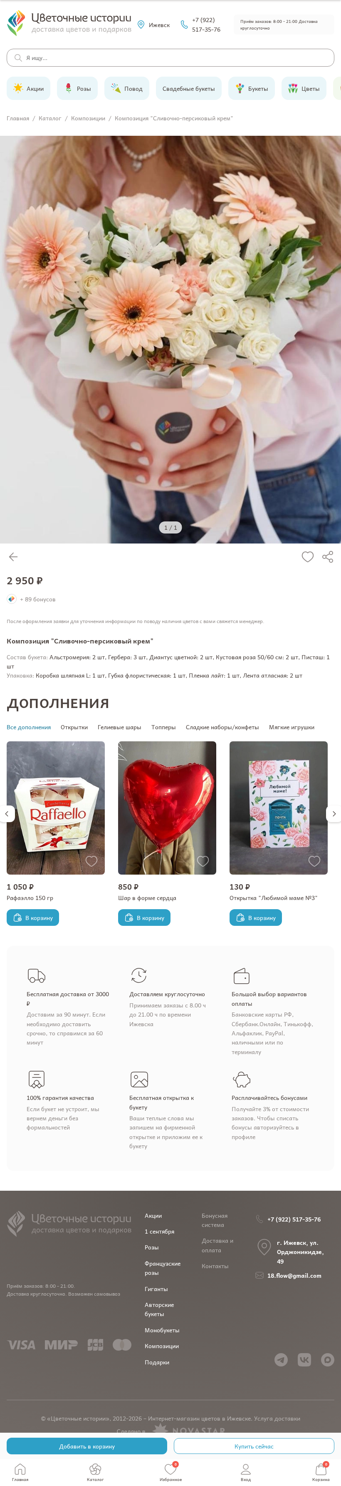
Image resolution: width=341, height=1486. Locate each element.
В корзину (39, 917)
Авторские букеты (159, 1309)
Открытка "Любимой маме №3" (274, 897)
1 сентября (159, 1231)
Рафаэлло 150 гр (30, 897)
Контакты (215, 1265)
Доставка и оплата (217, 1245)
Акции (153, 1215)
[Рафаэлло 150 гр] (56, 808)
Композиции (162, 1345)
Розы (152, 1247)
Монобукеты (162, 1329)
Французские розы (162, 1268)
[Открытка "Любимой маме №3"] (279, 808)
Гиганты (156, 1288)
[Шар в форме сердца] (167, 808)
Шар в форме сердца (147, 897)
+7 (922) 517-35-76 (206, 24)
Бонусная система (214, 1220)
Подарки (157, 1361)
